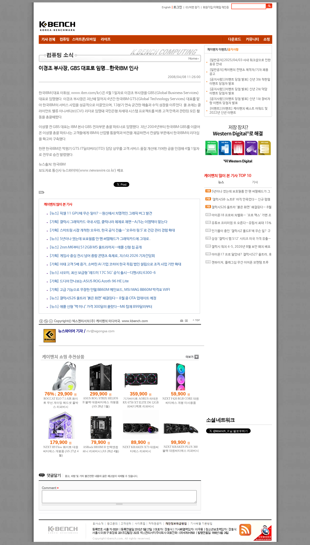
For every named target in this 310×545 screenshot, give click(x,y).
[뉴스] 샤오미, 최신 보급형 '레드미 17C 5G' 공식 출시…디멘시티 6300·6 (102, 273)
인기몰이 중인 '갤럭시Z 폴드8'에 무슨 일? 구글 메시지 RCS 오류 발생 (238, 232)
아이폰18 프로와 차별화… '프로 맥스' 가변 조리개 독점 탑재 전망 (238, 216)
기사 (255, 182)
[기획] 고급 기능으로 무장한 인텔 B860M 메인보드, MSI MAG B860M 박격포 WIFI (109, 290)
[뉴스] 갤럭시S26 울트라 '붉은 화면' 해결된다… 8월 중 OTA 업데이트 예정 (102, 298)
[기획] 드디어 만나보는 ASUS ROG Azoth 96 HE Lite (88, 281)
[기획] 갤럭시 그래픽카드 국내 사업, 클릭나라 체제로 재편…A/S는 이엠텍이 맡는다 (107, 222)
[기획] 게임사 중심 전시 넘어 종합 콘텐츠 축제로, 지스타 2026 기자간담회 (101, 256)
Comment (50, 488)
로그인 (177, 7)
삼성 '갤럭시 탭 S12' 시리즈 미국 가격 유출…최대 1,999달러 (238, 240)
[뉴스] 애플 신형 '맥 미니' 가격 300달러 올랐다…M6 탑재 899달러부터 (100, 307)
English (166, 7)
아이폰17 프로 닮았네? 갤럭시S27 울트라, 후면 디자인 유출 (238, 256)
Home (192, 59)
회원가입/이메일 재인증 (216, 7)
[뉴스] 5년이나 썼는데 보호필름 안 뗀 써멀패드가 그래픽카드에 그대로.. (99, 239)
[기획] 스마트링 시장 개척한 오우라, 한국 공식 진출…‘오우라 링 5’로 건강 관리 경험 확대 (111, 230)
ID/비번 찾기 (193, 7)
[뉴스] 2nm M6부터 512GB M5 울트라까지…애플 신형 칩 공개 (95, 247)
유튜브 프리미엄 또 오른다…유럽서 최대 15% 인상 (238, 224)
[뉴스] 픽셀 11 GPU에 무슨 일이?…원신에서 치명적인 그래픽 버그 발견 (100, 213)
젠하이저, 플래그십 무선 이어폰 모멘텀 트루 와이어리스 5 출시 (237, 264)
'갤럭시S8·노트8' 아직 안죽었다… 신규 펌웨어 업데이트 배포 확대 (237, 201)
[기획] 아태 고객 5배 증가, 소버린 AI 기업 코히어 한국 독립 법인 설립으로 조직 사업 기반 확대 (114, 264)
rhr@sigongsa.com (100, 331)
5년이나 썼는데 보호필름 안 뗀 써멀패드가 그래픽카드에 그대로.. (237, 193)
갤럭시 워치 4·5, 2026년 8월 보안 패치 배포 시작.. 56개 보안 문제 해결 (238, 248)
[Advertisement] (184, 23)
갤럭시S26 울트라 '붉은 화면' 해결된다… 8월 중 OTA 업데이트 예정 (238, 208)
